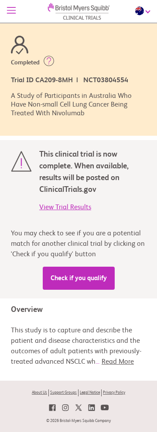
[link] (52, 407)
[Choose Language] (144, 11)
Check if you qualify (79, 278)
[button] (48, 63)
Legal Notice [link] (90, 393)
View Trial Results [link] (65, 207)
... (115, 361)
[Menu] (11, 11)
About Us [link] (39, 393)
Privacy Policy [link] (114, 393)
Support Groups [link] (63, 393)
